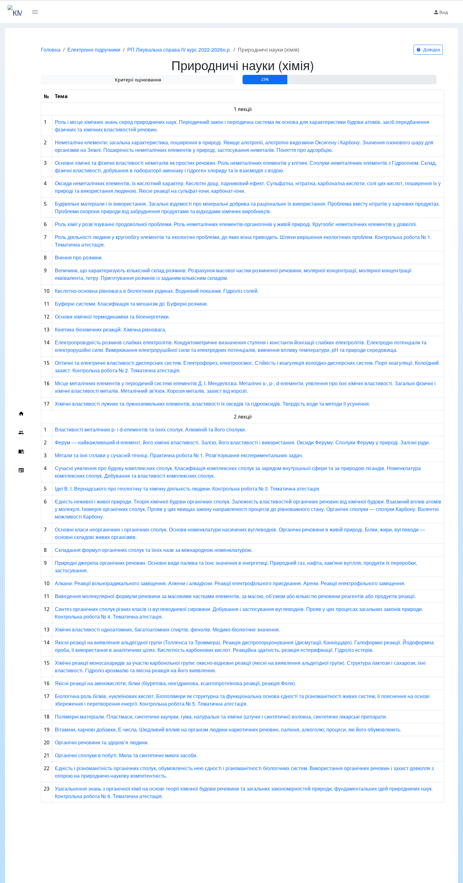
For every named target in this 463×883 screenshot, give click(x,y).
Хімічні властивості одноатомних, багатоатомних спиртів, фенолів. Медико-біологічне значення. (167, 629)
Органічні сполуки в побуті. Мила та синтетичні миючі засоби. (126, 755)
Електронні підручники (93, 49)
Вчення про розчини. (79, 257)
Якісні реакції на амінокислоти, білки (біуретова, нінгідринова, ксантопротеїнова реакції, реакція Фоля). (175, 683)
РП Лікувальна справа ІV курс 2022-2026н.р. (179, 49)
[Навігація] (37, 12)
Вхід (443, 12)
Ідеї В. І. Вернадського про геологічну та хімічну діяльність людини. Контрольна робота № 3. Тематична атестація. (187, 488)
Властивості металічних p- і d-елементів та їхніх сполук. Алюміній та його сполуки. (150, 429)
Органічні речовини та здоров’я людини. (102, 742)
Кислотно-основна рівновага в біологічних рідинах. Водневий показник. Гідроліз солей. (157, 290)
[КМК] (15, 12)
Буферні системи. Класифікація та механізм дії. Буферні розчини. (131, 303)
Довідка (431, 50)
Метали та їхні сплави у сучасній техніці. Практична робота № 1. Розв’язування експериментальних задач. (179, 455)
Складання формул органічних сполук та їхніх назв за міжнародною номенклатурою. (154, 549)
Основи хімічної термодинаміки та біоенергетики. (112, 316)
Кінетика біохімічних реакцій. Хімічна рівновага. (110, 329)
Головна (50, 49)
